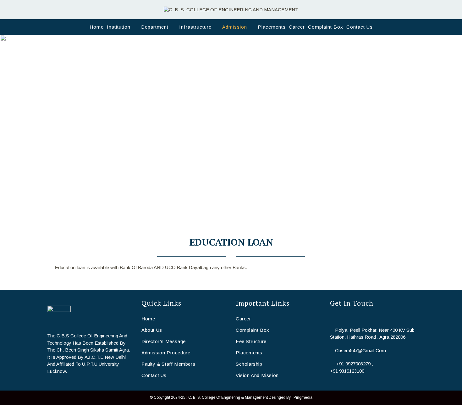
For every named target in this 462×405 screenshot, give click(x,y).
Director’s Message (163, 341)
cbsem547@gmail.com (360, 350)
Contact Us (154, 375)
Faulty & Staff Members (168, 364)
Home (148, 318)
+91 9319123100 (347, 371)
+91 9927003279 (353, 363)
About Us (151, 330)
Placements (249, 352)
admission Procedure (165, 352)
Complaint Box (252, 330)
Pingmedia (303, 397)
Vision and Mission (257, 375)
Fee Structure (251, 341)
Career (243, 318)
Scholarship (249, 364)
